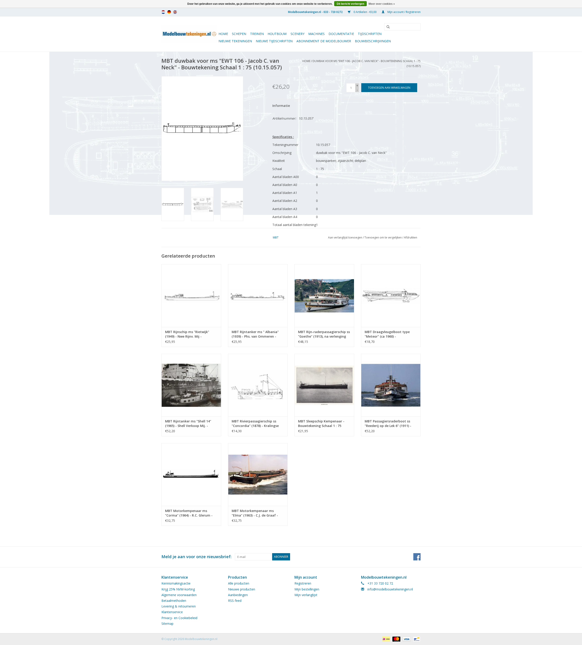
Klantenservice (172, 612)
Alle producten (238, 583)
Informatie (281, 105)
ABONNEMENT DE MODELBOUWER (323, 41)
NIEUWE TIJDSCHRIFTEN (274, 41)
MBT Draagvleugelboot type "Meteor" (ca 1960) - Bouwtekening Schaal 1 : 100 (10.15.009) (387, 334)
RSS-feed (234, 600)
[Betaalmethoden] (386, 639)
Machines (316, 34)
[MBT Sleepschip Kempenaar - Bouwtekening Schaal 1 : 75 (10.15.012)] (324, 385)
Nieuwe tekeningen (235, 41)
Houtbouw (277, 34)
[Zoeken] (386, 27)
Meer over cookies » (382, 3)
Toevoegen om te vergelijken (383, 237)
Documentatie (341, 34)
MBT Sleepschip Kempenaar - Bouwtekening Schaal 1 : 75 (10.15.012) (321, 423)
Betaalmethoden (173, 600)
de (169, 12)
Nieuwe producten (241, 589)
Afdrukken (410, 237)
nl (163, 12)
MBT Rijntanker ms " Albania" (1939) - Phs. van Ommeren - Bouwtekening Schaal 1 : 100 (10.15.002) (255, 334)
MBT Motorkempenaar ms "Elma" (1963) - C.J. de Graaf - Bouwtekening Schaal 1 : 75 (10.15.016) (255, 513)
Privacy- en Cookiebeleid (179, 618)
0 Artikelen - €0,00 (365, 12)
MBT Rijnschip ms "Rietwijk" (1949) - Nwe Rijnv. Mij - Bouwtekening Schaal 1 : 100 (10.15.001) (187, 334)
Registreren (302, 583)
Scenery (297, 34)
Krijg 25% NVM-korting (178, 589)
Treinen (257, 34)
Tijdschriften (369, 34)
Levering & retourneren (178, 606)
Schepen (239, 34)
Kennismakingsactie (176, 583)
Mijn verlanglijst (305, 595)
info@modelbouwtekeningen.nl (390, 589)
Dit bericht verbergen (350, 3)
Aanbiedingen (238, 595)
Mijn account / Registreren (404, 12)
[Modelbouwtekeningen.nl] (189, 34)
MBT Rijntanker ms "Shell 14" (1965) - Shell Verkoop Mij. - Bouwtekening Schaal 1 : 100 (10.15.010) (188, 423)
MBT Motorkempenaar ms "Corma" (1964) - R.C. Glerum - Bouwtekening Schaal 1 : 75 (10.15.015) (189, 513)
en (175, 12)
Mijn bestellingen (306, 589)
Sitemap (167, 623)
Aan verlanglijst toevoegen (345, 237)
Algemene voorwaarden (179, 595)
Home (223, 34)
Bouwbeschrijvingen (373, 41)
